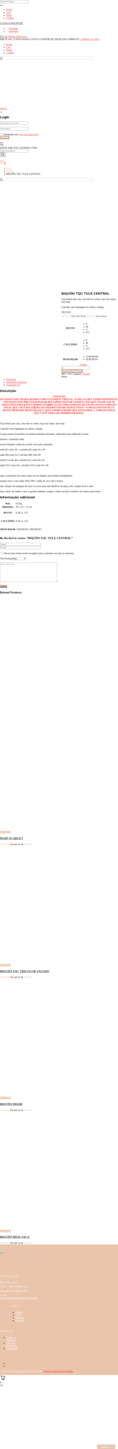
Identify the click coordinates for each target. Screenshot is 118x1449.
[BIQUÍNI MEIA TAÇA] (38, 1226)
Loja (8, 12)
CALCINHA (70, 344)
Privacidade (12, 1348)
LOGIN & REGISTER (11, 23)
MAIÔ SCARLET (11, 838)
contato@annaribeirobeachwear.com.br (19, 1298)
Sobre (9, 15)
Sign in (3, 108)
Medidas (19, 1317)
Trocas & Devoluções (12, 1344)
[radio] (92, 324)
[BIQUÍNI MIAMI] (38, 1093)
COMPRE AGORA (89, 39)
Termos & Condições (11, 1338)
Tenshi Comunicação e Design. (58, 1371)
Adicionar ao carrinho (72, 371)
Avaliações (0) (13, 385)
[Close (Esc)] (1, 112)
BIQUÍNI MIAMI (11, 1104)
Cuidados (20, 1320)
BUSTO (70, 328)
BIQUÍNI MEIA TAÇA (15, 1237)
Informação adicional (16, 382)
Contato (10, 18)
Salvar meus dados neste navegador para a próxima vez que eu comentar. (39, 553)
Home (9, 9)
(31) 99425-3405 (19, 1291)
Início (9, 168)
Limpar (83, 364)
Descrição (11, 379)
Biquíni (9, 171)
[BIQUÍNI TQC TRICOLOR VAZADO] (38, 960)
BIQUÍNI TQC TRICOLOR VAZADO (24, 971)
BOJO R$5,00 (70, 359)
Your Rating (6, 558)
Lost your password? (28, 134)
